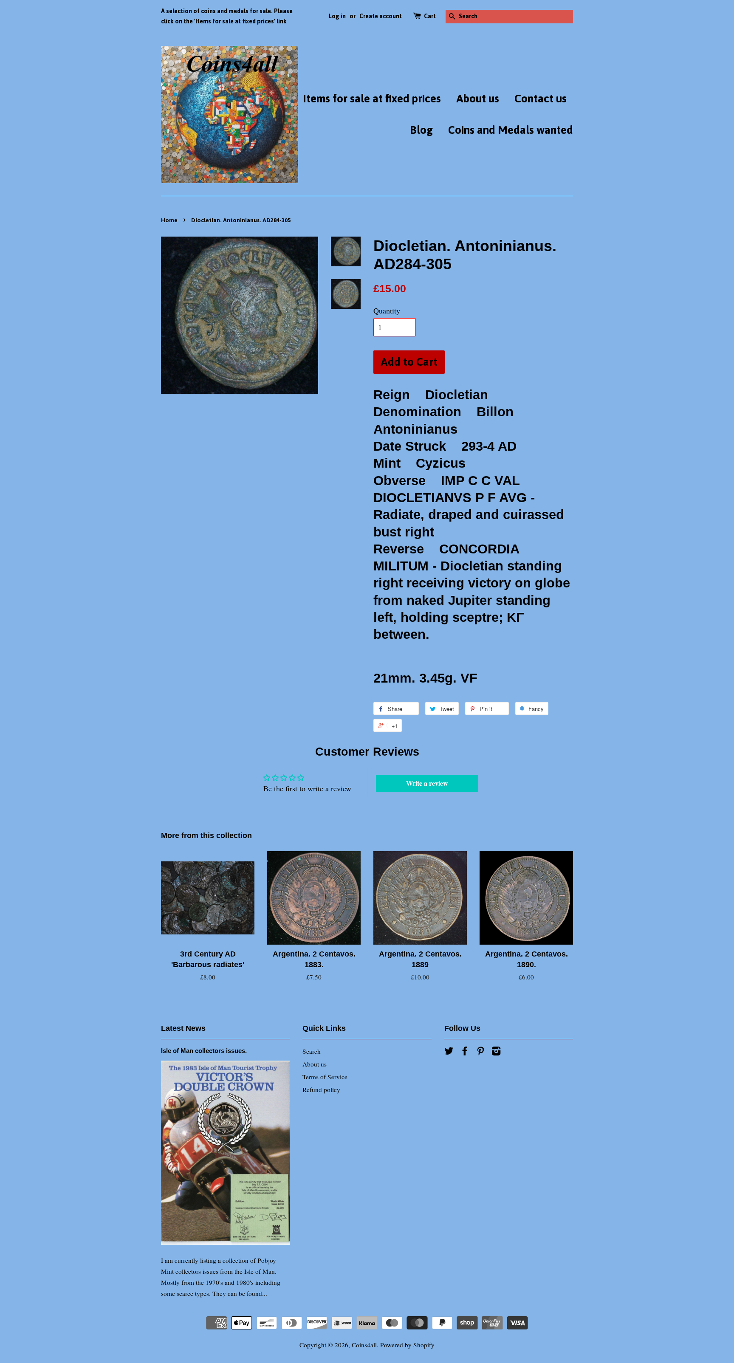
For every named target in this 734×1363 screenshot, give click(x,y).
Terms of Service (324, 1076)
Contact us (540, 98)
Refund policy (321, 1089)
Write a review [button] (427, 783)
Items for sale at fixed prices (372, 98)
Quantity (386, 310)
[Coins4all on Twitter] (449, 1052)
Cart (430, 16)
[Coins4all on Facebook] (464, 1052)
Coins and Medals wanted (510, 130)
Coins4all (364, 1344)
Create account (380, 16)
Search (311, 1051)
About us (477, 98)
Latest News (183, 1028)
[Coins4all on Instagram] (496, 1052)
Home (169, 220)
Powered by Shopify (407, 1344)
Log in (337, 16)
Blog (421, 130)
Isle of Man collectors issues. (204, 1050)
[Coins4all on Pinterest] (480, 1052)
